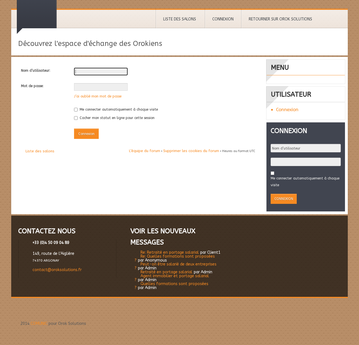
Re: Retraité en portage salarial (170, 252)
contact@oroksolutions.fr (57, 269)
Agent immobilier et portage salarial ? (172, 278)
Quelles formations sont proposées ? (171, 285)
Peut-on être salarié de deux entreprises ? (176, 266)
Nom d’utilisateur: (35, 70)
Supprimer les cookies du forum (191, 151)
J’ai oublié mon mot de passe (97, 96)
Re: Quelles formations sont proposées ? (175, 258)
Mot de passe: (32, 86)
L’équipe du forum (144, 151)
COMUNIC (39, 323)
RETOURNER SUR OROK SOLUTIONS (280, 19)
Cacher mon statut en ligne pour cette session (117, 118)
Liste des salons (40, 151)
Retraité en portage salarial (166, 272)
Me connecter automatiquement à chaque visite (118, 109)
